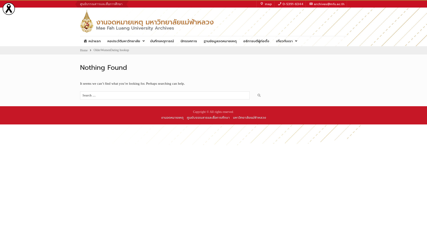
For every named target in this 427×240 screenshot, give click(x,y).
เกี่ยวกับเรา (284, 41)
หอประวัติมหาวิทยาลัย (123, 41)
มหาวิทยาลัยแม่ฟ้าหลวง (249, 117)
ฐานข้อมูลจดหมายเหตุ (220, 41)
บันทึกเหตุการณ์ (162, 41)
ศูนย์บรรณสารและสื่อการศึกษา (101, 4)
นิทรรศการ (189, 41)
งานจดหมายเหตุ (172, 117)
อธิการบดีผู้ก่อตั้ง (256, 41)
